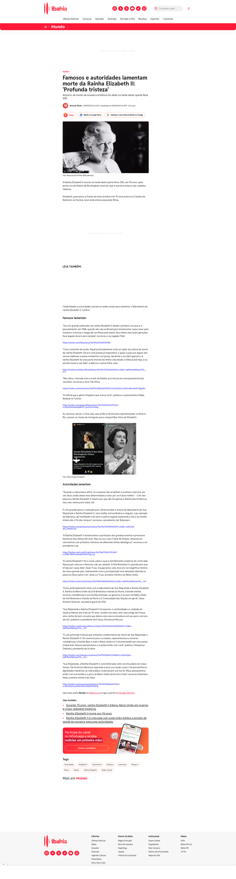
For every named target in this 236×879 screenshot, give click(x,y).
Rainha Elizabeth (90, 770)
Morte (66, 770)
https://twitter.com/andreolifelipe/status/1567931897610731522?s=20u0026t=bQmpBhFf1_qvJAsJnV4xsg (90, 406)
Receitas (142, 18)
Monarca (135, 764)
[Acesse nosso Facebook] (120, 8)
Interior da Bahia (125, 836)
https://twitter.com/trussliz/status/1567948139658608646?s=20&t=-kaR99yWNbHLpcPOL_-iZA (104, 581)
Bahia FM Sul (186, 844)
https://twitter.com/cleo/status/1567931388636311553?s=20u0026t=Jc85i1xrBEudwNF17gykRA (104, 388)
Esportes (154, 18)
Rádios (184, 836)
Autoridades (69, 764)
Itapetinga (122, 848)
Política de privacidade (158, 851)
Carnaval (86, 18)
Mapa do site (154, 855)
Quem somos (154, 840)
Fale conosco (154, 848)
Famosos (110, 764)
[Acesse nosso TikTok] (138, 8)
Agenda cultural (98, 855)
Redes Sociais (107, 770)
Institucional (153, 836)
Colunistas (168, 18)
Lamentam (122, 764)
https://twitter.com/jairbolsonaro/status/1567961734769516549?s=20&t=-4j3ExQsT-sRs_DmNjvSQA (99, 528)
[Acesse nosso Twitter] (126, 8)
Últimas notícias (98, 840)
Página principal (125, 840)
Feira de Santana (125, 844)
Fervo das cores (98, 863)
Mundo (58, 27)
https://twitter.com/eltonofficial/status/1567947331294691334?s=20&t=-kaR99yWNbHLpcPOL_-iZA (104, 371)
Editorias (95, 836)
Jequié (121, 851)
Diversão (112, 18)
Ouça (71, 115)
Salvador (99, 18)
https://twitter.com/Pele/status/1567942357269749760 (86, 342)
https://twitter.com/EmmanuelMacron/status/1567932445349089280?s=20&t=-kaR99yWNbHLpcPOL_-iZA (97, 627)
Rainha (76, 770)
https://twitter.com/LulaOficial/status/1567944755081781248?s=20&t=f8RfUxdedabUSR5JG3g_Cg (90, 553)
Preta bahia (96, 859)
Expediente (153, 844)
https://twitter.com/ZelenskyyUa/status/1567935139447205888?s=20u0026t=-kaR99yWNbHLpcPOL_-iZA (97, 656)
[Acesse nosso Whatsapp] (144, 8)
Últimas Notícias (71, 18)
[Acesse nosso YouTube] (132, 8)
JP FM (183, 851)
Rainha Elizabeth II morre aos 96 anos (89, 713)
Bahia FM (185, 848)
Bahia (93, 844)
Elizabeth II (83, 764)
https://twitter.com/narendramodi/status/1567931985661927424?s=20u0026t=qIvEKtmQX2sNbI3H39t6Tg (91, 685)
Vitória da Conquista (127, 855)
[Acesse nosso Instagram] (114, 8)
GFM (183, 840)
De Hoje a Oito (127, 18)
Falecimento (97, 764)
